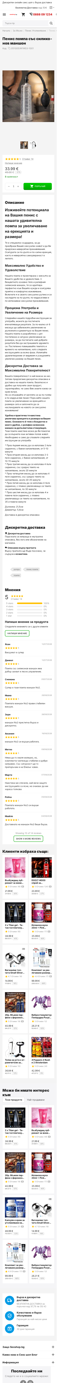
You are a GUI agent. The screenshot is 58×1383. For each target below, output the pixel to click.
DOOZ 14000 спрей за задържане (38, 881)
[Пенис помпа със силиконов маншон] (28, 96)
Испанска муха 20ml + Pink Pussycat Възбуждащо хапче (41, 926)
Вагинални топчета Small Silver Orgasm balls (14, 971)
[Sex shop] (13, 14)
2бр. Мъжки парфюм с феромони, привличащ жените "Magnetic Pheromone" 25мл (14, 1016)
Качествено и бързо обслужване (29, 1314)
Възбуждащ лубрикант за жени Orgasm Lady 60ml (15, 881)
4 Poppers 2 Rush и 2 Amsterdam (41, 1061)
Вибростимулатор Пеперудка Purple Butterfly (42, 1016)
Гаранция (22, 1325)
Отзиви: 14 (27, 159)
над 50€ (31, 7)
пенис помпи (32, 569)
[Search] (51, 23)
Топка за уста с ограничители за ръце (15, 1061)
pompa (17, 569)
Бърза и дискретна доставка (28, 1299)
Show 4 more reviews (28, 838)
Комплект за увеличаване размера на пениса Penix (41, 971)
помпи (16, 575)
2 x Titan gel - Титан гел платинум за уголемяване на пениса (15, 926)
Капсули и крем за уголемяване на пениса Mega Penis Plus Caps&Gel (15, 1221)
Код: (4, 48)
